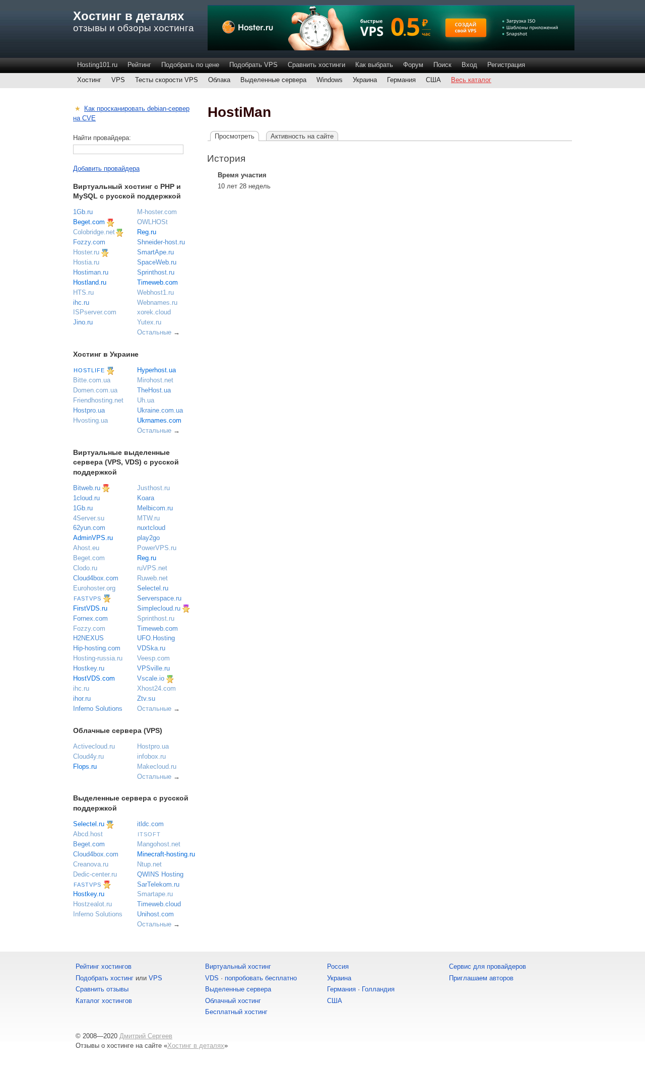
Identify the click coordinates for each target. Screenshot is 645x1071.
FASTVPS (87, 598)
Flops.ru (85, 766)
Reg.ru (146, 232)
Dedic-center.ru (95, 874)
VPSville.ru (153, 668)
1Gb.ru (83, 212)
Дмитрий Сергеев (145, 1036)
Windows (329, 80)
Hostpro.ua (89, 410)
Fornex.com (90, 618)
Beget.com (89, 222)
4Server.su (88, 518)
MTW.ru (148, 518)
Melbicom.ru (155, 508)
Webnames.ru (157, 302)
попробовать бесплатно (261, 978)
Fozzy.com (89, 242)
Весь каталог (471, 80)
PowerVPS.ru (156, 548)
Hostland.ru (89, 282)
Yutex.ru (149, 322)
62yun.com (89, 527)
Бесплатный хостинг (236, 1012)
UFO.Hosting (156, 638)
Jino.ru (83, 322)
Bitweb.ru (86, 488)
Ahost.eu (86, 548)
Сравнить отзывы (102, 989)
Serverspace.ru (159, 598)
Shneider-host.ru (161, 242)
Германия (401, 80)
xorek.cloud (154, 312)
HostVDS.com (94, 678)
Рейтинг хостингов (104, 966)
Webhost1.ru (155, 292)
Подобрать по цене (190, 65)
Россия (338, 966)
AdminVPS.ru (93, 538)
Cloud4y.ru (88, 756)
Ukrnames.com (159, 420)
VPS (118, 80)
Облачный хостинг (233, 1001)
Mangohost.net (158, 844)
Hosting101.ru (97, 65)
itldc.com (150, 824)
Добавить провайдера (106, 168)
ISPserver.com (94, 312)
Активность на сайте (302, 136)
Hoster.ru (86, 252)
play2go (148, 538)
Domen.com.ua (95, 390)
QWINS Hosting (160, 874)
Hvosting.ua (90, 420)
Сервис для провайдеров (487, 966)
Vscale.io (150, 678)
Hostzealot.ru (92, 904)
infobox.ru (151, 756)
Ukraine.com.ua (160, 410)
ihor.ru (82, 698)
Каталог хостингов (104, 1001)
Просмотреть (234, 136)
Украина (365, 80)
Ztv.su (146, 698)
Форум (413, 65)
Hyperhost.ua (156, 370)
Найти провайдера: (102, 138)
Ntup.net (149, 864)
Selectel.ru (152, 588)
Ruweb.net (152, 578)
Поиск (442, 65)
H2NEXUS (88, 638)
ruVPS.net (152, 568)
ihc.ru (81, 302)
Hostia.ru (86, 262)
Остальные (154, 332)
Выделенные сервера (273, 80)
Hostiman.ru (90, 272)
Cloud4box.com (95, 578)
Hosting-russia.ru (97, 658)
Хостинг (89, 80)
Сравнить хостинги (316, 65)
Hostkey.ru (88, 668)
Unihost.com (155, 914)
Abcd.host (88, 834)
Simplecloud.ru (158, 608)
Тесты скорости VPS (166, 80)
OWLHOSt (152, 222)
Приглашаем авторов (481, 978)
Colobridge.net (94, 232)
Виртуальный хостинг (238, 966)
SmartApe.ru (155, 252)
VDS (212, 978)
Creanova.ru (90, 864)
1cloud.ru (86, 498)
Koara (145, 498)
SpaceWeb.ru (156, 262)
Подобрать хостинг (105, 978)
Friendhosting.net (98, 400)
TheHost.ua (154, 390)
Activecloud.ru (94, 746)
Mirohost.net (155, 380)
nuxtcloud (151, 527)
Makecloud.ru (156, 766)
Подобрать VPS (253, 65)
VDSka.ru (151, 648)
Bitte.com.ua (91, 380)
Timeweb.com (157, 282)
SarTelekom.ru (158, 884)
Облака (219, 80)
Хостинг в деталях (128, 16)
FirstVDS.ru (90, 608)
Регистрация (506, 65)
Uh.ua (145, 400)
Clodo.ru (85, 568)
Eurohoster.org (94, 588)
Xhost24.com (156, 688)
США (433, 80)
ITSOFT (149, 834)
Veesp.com (153, 658)
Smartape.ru (155, 894)
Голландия (378, 989)
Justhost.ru (153, 488)
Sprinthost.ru (155, 272)
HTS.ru (83, 292)
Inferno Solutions (97, 708)
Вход (469, 65)
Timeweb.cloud (159, 904)
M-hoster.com (157, 212)
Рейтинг (139, 65)
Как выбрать (374, 65)
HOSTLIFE (89, 370)
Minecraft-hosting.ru (166, 854)
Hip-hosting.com (96, 648)
